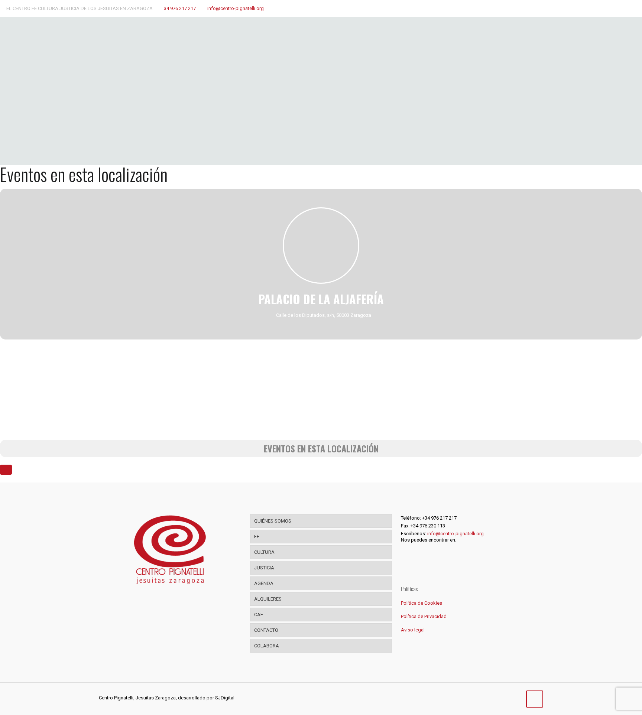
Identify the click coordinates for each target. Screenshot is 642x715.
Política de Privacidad (424, 616)
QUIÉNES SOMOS (272, 521)
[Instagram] (505, 697)
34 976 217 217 (180, 8)
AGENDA (263, 583)
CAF (258, 614)
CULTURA (264, 552)
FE (256, 536)
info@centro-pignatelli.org (235, 8)
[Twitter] (495, 697)
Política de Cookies (421, 603)
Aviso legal (413, 630)
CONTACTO (266, 630)
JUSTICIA (264, 568)
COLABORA (266, 646)
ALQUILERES (268, 599)
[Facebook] (485, 697)
